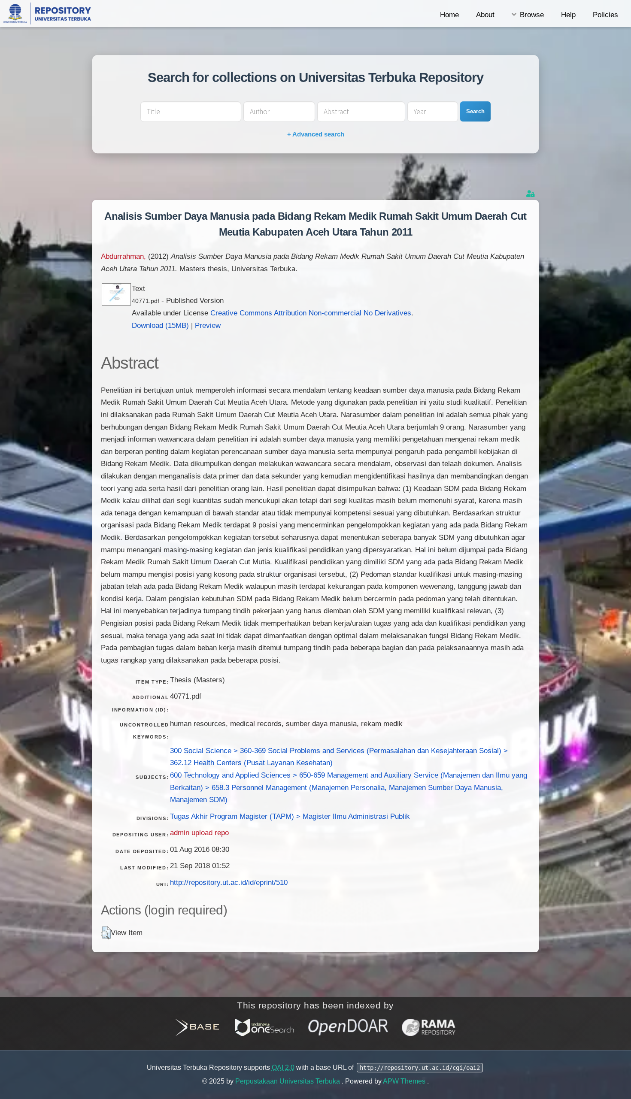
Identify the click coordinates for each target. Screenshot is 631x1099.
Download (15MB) (160, 325)
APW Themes (405, 1081)
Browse (532, 14)
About (485, 14)
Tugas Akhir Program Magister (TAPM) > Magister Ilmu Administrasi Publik (290, 816)
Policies (605, 14)
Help (568, 14)
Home (449, 14)
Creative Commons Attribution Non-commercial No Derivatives (310, 313)
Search (475, 111)
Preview (208, 325)
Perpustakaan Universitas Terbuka (288, 1081)
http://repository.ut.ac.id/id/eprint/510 (229, 882)
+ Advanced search (315, 134)
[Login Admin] (531, 194)
